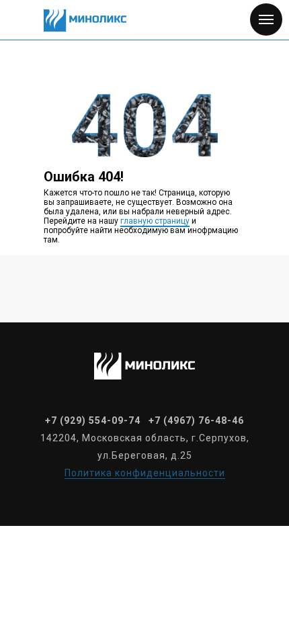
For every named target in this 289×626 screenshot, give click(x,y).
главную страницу (155, 221)
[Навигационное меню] (266, 19)
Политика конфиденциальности (145, 472)
